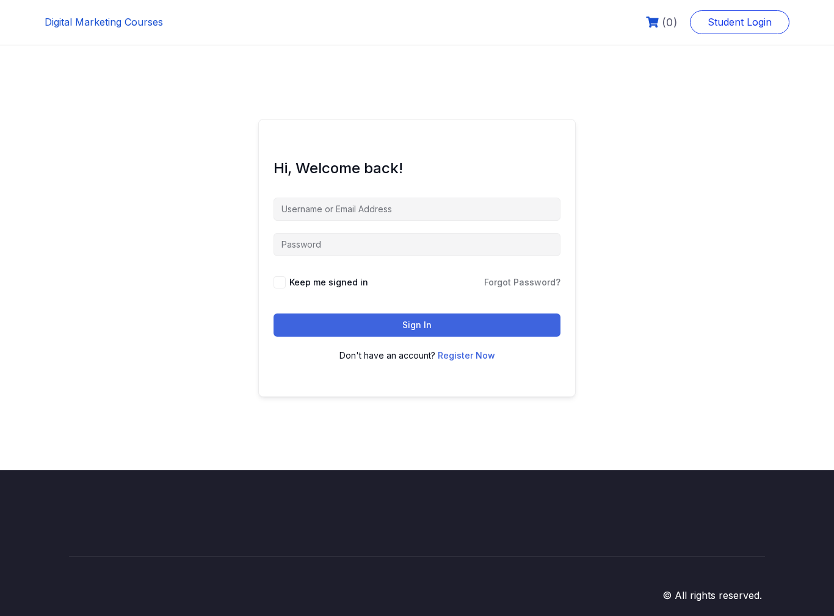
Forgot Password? (522, 282)
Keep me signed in (328, 282)
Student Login (740, 22)
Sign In (417, 325)
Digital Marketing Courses (104, 22)
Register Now (466, 355)
